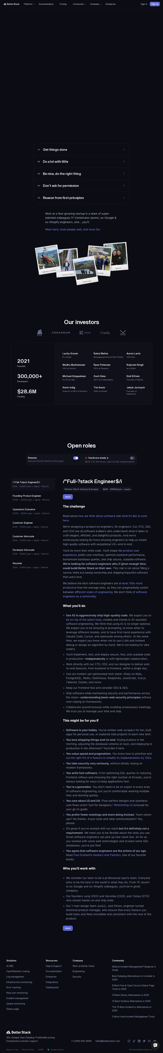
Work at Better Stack (84, 966)
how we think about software (96, 516)
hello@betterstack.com (108, 1041)
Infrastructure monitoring (19, 982)
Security (77, 977)
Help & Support (54, 966)
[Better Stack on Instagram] (129, 1041)
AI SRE (9, 966)
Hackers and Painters (107, 855)
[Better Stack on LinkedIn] (139, 1041)
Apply (68, 496)
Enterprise (51, 977)
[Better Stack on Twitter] (144, 1041)
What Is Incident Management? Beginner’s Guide (134, 968)
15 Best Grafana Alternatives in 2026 (131, 1001)
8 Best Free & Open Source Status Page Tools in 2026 (133, 987)
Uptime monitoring (15, 1004)
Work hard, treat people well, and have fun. (73, 229)
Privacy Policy (28, 1050)
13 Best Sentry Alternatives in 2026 (130, 995)
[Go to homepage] (11, 4)
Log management (15, 977)
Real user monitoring (17, 993)
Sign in (144, 4)
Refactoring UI (123, 805)
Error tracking (13, 987)
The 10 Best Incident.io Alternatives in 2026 (131, 1009)
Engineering (79, 971)
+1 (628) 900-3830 (81, 1041)
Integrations (52, 982)
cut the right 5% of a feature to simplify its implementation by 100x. (109, 757)
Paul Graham (82, 855)
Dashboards (52, 987)
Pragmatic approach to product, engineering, (69, 138)
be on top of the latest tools (84, 619)
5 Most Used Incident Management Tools (133, 1017)
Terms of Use (12, 1050)
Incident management (17, 998)
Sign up (154, 4)
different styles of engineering (94, 592)
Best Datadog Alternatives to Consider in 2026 (133, 978)
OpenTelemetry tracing (18, 971)
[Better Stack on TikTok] (134, 1041)
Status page (12, 1009)
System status (57, 1050)
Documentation (54, 971)
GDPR (40, 1050)
